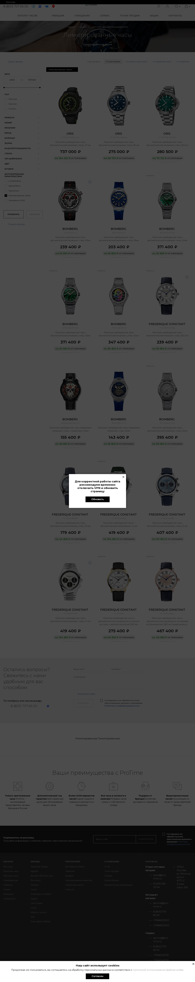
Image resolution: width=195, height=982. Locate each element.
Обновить (97, 499)
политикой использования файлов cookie (158, 970)
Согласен (97, 976)
